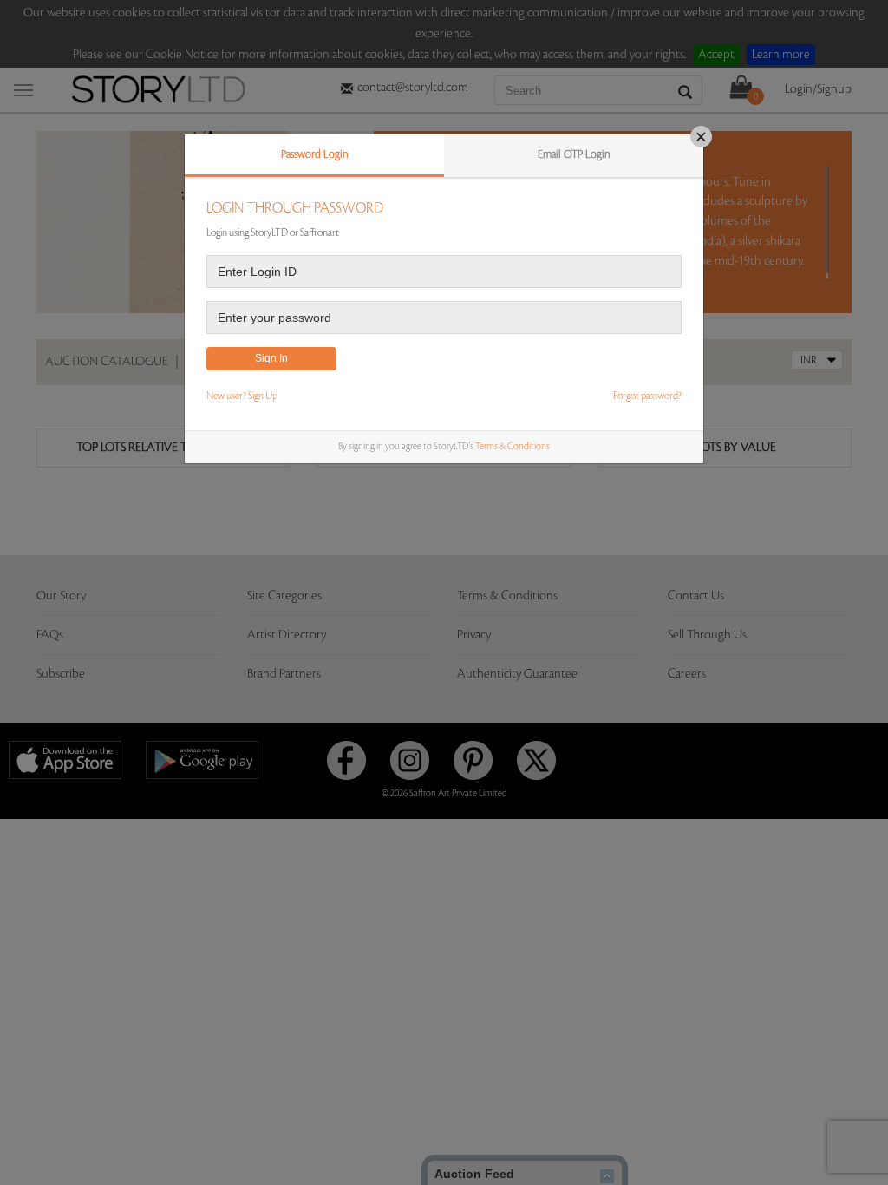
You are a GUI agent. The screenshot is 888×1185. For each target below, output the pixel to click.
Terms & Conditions (512, 447)
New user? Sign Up (242, 396)
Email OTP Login (574, 154)
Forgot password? (647, 396)
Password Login (315, 154)
